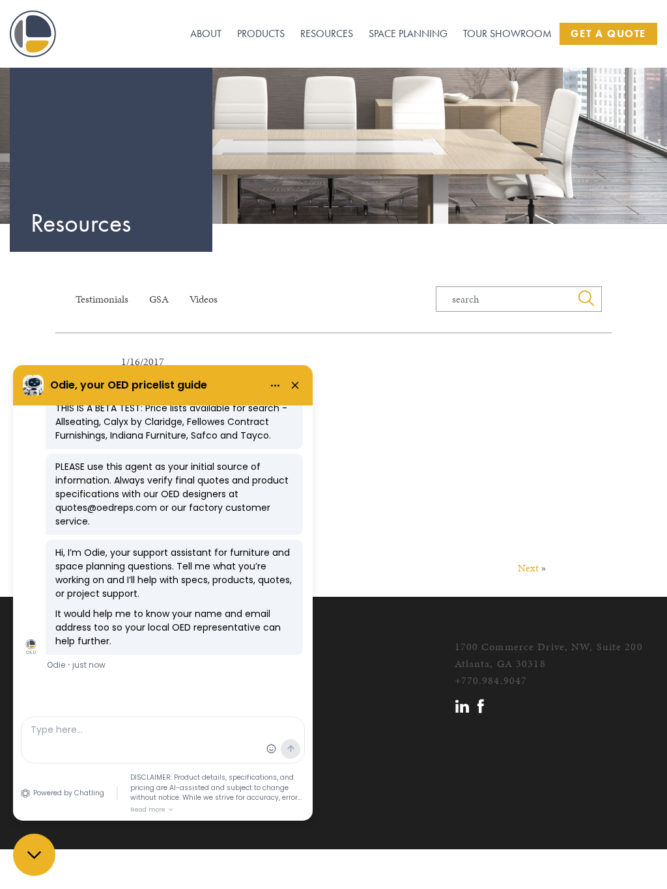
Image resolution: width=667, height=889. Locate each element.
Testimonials (102, 299)
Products (261, 33)
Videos (204, 299)
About (205, 33)
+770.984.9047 (491, 680)
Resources (326, 33)
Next (528, 567)
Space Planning (408, 33)
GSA (159, 299)
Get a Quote (608, 33)
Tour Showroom (507, 33)
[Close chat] (34, 855)
